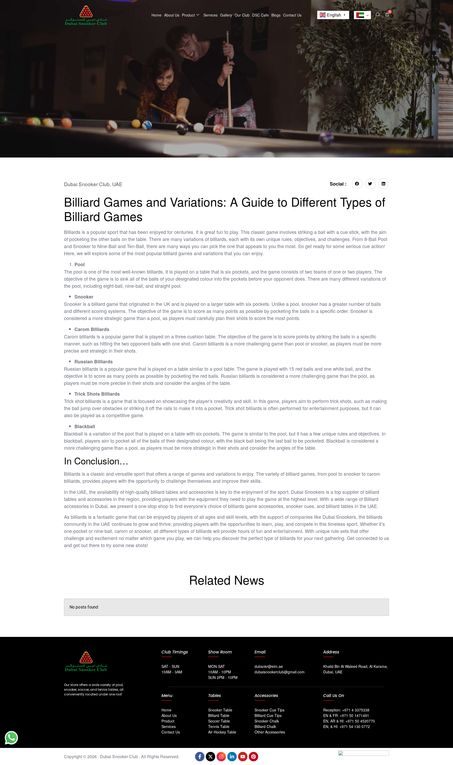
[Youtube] (242, 756)
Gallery (226, 15)
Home (156, 15)
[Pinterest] (253, 756)
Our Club (242, 15)
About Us (171, 15)
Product (188, 15)
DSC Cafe (260, 15)
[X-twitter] (210, 756)
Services (210, 15)
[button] (378, 13)
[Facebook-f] (199, 756)
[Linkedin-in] (232, 756)
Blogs (276, 15)
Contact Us (292, 15)
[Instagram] (221, 756)
